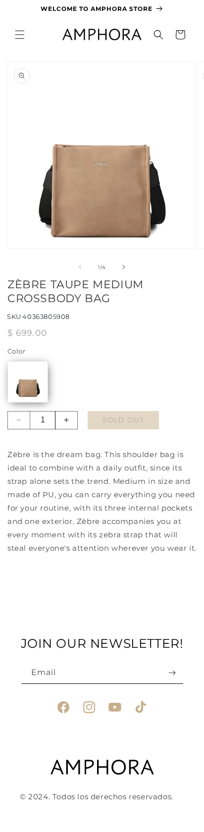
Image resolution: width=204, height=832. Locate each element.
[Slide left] (80, 267)
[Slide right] (124, 267)
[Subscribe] (172, 672)
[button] (20, 35)
